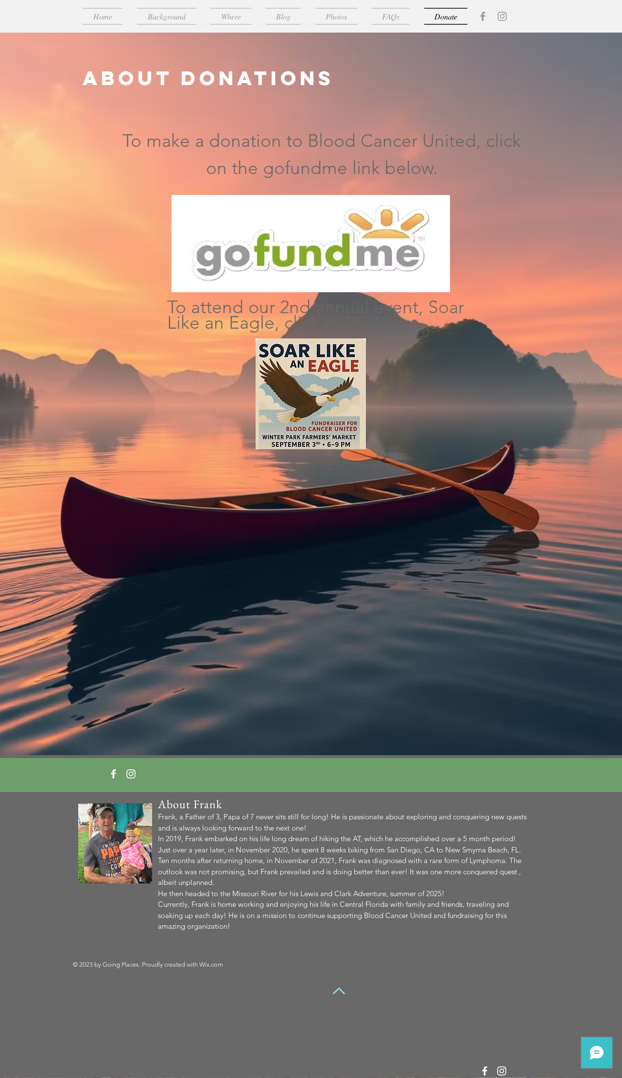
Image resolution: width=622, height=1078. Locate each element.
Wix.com (211, 964)
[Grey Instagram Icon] (502, 16)
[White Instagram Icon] (131, 774)
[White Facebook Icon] (113, 774)
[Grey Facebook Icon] (483, 16)
